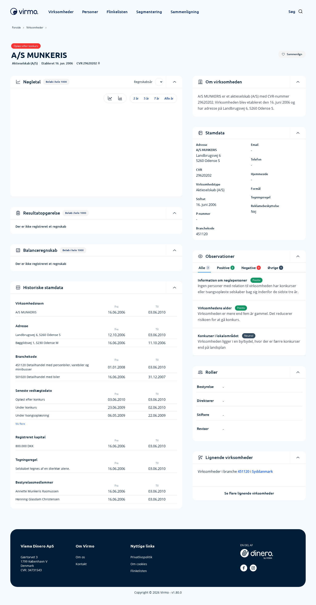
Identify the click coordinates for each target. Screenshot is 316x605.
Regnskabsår (143, 82)
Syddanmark (262, 471)
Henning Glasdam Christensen (37, 499)
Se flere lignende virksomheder (249, 493)
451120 (244, 471)
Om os (80, 557)
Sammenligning (185, 11)
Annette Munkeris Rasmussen (37, 491)
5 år (146, 98)
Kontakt (81, 564)
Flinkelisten (117, 11)
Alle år (168, 98)
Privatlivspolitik (141, 557)
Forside (16, 27)
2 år (136, 98)
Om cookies (138, 564)
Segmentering (149, 11)
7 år (156, 98)
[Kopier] (99, 63)
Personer (90, 11)
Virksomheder (61, 11)
